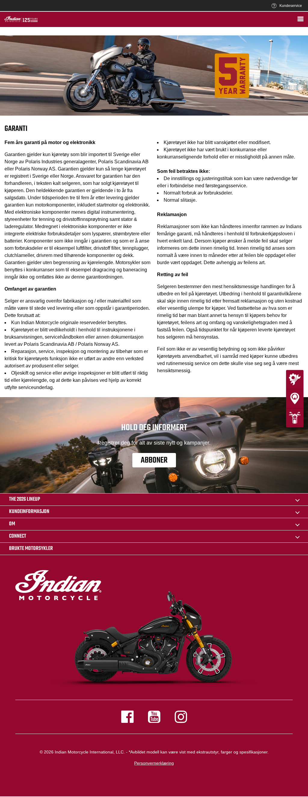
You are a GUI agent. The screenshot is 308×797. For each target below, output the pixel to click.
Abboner (154, 460)
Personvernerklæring (154, 763)
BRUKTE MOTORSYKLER (31, 548)
